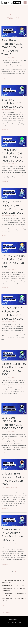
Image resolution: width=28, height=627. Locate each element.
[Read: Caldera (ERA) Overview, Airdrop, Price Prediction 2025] (14, 464)
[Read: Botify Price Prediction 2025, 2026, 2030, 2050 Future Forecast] (14, 141)
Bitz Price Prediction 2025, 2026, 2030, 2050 (12, 103)
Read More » (4, 79)
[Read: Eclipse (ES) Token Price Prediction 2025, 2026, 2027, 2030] (14, 354)
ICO (2, 607)
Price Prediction (5, 57)
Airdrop (3, 605)
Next (14, 574)
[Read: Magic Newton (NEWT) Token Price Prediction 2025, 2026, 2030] (14, 193)
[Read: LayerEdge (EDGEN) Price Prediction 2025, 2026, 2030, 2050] (14, 408)
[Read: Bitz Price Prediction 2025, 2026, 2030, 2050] (14, 90)
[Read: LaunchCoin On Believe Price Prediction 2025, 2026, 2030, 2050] (14, 299)
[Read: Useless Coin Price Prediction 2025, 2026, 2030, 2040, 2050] (14, 247)
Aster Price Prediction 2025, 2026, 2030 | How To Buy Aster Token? (12, 47)
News (2, 609)
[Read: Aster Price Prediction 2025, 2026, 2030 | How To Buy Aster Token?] (14, 31)
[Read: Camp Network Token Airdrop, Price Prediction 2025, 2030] (14, 520)
